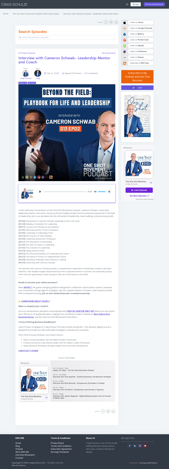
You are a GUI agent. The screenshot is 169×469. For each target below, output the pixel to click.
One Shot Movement (25, 455)
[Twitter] (111, 22)
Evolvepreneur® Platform (148, 463)
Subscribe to (139, 63)
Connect (19, 458)
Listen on (136, 22)
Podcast (19, 449)
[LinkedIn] (116, 22)
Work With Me (22, 452)
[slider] (64, 192)
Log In (136, 4)
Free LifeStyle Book (155, 4)
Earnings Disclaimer (60, 452)
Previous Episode (27, 53)
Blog (17, 446)
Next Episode (108, 53)
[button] (127, 4)
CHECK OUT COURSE (28, 350)
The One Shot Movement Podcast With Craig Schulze (35, 13)
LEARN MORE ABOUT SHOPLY (35, 301)
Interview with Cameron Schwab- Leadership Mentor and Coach (64, 60)
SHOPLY (28, 287)
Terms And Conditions (61, 446)
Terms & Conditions (18, 465)
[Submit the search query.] (20, 37)
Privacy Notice (57, 443)
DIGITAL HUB (73, 311)
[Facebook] (106, 22)
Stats (140, 87)
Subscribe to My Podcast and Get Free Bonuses (137, 76)
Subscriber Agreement (61, 449)
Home (5, 13)
